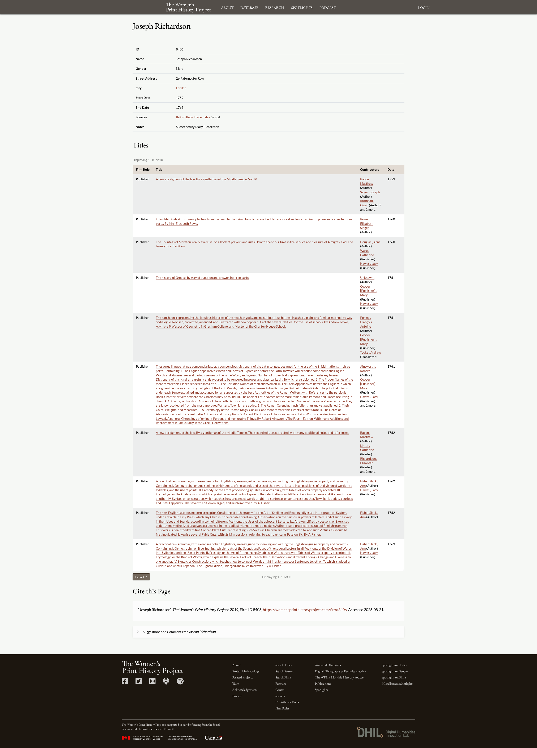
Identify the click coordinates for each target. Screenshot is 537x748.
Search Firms (283, 677)
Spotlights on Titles (394, 665)
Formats (280, 683)
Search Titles (283, 665)
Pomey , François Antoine (366, 322)
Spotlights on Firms (394, 677)
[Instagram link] (152, 682)
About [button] (227, 7)
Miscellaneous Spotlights (397, 683)
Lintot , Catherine (367, 448)
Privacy (237, 696)
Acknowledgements (244, 689)
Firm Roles (282, 708)
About (236, 665)
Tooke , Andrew (370, 352)
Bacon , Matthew (366, 435)
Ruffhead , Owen (367, 203)
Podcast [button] (327, 7)
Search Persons (284, 671)
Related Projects (242, 677)
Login (423, 7)
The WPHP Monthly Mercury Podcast (339, 677)
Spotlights (321, 689)
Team (235, 683)
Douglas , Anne (370, 242)
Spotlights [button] (302, 7)
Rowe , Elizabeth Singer (366, 223)
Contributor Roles (287, 702)
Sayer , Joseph (370, 192)
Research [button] (274, 7)
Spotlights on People (395, 671)
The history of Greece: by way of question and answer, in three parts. (202, 277)
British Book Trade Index (193, 117)
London (181, 88)
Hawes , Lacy (369, 263)
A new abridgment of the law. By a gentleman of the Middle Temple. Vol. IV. (206, 179)
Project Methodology (245, 671)
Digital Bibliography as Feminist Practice (340, 671)
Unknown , (367, 277)
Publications (323, 683)
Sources (280, 696)
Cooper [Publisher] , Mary (368, 290)
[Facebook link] (125, 682)
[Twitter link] (139, 682)
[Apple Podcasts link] (166, 682)
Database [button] (249, 7)
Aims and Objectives (328, 665)
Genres (279, 689)
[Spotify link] (180, 682)
